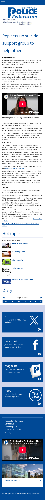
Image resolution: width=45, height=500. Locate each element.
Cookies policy (11, 426)
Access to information (14, 421)
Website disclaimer (13, 429)
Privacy (8, 432)
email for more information (14, 168)
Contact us (9, 423)
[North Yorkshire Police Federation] (22, 12)
